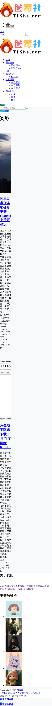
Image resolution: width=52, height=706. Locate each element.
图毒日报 (10, 91)
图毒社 (19, 690)
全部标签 (4, 111)
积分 (8, 23)
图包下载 (10, 26)
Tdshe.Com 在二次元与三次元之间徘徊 (21, 693)
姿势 (2, 337)
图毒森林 (10, 62)
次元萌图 (10, 79)
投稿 (2, 105)
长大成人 (10, 74)
